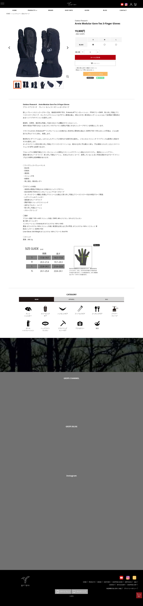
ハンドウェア (16, 14)
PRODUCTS (31, 10)
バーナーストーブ (114, 315)
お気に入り (96, 63)
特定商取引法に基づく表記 (114, 588)
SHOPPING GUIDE (117, 582)
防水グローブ (25, 14)
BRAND (50, 10)
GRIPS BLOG (71, 426)
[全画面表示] (67, 76)
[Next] (67, 48)
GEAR (36, 299)
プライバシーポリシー (130, 588)
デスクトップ (79, 591)
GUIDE (87, 10)
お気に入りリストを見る (95, 74)
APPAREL (72, 299)
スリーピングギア (45, 315)
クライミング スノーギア (62, 329)
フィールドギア (80, 314)
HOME (14, 10)
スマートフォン (63, 591)
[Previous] (9, 48)
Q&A (135, 582)
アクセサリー (80, 328)
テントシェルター (28, 315)
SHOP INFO (69, 10)
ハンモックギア (63, 314)
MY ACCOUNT (121, 585)
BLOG (105, 10)
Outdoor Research (81, 20)
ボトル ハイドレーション (28, 329)
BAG (106, 299)
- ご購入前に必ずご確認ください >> (86, 68)
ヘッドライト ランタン (45, 329)
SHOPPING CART (132, 585)
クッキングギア (97, 314)
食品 (97, 328)
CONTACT (123, 10)
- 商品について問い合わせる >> (84, 70)
